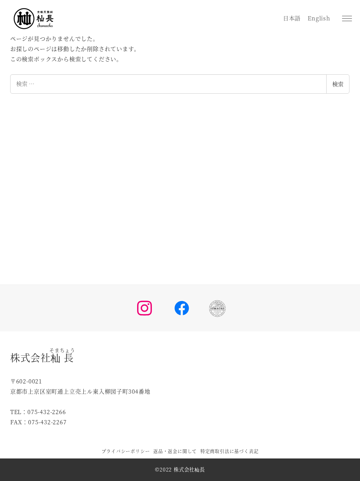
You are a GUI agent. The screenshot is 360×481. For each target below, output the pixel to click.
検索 (337, 84)
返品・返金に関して (175, 451)
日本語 (292, 18)
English (319, 18)
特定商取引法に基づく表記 (229, 451)
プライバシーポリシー (126, 451)
